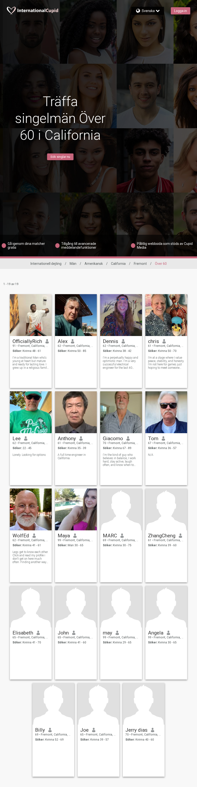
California (118, 264)
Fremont (140, 264)
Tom (153, 438)
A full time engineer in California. (72, 456)
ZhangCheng (161, 536)
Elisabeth (22, 633)
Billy (40, 730)
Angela (155, 633)
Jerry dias (136, 730)
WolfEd (20, 536)
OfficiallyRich (27, 341)
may (107, 633)
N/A (150, 455)
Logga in (180, 11)
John (63, 633)
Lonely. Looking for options (29, 455)
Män (73, 264)
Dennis (110, 341)
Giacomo (113, 438)
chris (153, 341)
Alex (63, 341)
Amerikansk (94, 264)
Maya (64, 536)
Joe (84, 730)
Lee (16, 438)
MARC (110, 536)
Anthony (67, 438)
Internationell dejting (46, 264)
